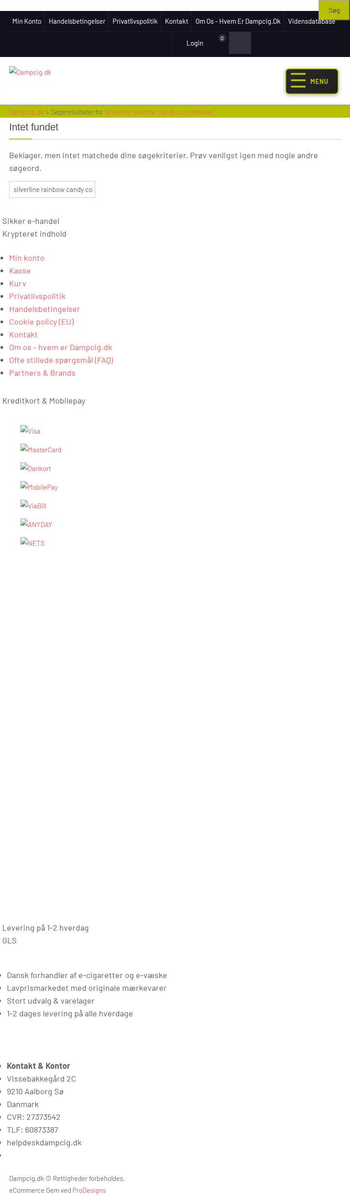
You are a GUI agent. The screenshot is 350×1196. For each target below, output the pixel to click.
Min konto (26, 21)
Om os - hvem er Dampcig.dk (238, 21)
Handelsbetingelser (77, 21)
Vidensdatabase (311, 21)
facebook (106, 42)
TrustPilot (140, 42)
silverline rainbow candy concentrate (159, 112)
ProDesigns (89, 1190)
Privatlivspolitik (135, 21)
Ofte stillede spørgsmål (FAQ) (61, 360)
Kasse (20, 270)
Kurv (17, 283)
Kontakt (176, 21)
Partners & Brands (42, 373)
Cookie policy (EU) (41, 321)
